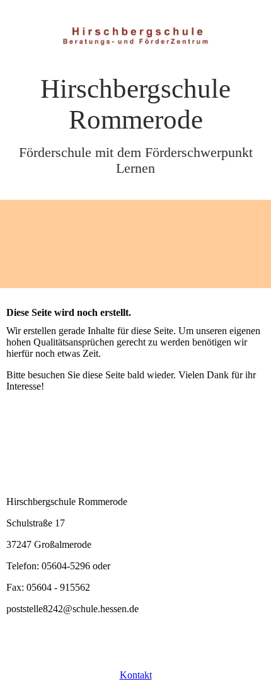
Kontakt (136, 675)
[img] (135, 36)
